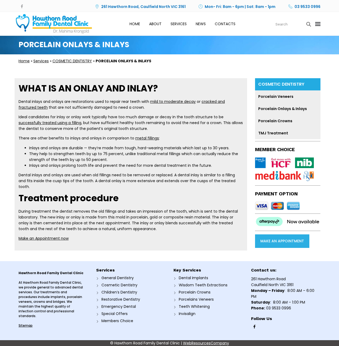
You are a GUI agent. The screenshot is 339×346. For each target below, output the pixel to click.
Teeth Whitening (194, 306)
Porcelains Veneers (196, 299)
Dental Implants (193, 278)
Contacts (225, 24)
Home (135, 24)
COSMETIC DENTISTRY (72, 61)
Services (179, 24)
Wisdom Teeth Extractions (203, 285)
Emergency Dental (118, 306)
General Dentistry (117, 278)
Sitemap (26, 325)
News (201, 24)
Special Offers (114, 313)
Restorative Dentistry (120, 299)
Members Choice (117, 320)
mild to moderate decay (173, 101)
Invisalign (187, 313)
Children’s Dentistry (119, 292)
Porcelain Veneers (275, 96)
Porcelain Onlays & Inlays (282, 108)
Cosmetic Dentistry (119, 285)
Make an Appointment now (44, 238)
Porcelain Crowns (275, 121)
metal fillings (147, 138)
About (155, 24)
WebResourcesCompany (206, 343)
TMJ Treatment (273, 133)
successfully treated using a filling (50, 122)
